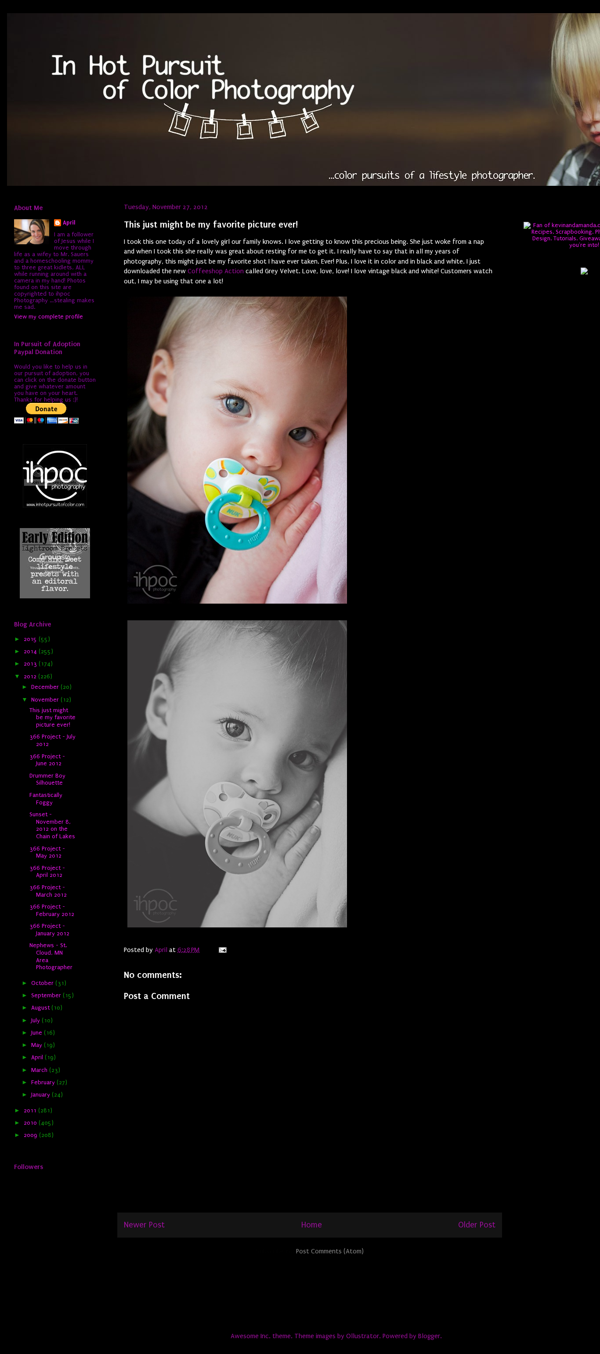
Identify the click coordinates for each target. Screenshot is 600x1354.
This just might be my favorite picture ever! (52, 717)
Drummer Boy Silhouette (47, 779)
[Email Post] (221, 950)
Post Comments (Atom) (330, 1251)
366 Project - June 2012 (47, 760)
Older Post (476, 1225)
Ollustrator (362, 1336)
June (37, 1032)
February (44, 1082)
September (47, 995)
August (41, 1007)
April (69, 222)
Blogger (429, 1336)
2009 (31, 1135)
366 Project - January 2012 (49, 930)
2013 (31, 663)
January (41, 1094)
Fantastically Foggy (45, 799)
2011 (31, 1110)
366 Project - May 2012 (47, 852)
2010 (31, 1122)
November (46, 699)
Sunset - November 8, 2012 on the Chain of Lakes (52, 825)
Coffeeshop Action (216, 271)
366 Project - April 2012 (47, 872)
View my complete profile (48, 316)
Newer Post (144, 1225)
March (40, 1070)
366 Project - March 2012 (48, 891)
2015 (31, 639)
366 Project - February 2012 (51, 910)
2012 (31, 676)
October (43, 983)
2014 (31, 651)
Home (311, 1225)
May (37, 1045)
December (46, 687)
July (36, 1020)
